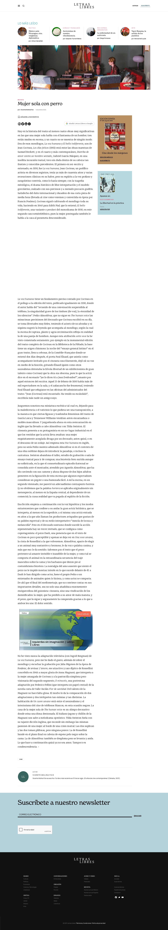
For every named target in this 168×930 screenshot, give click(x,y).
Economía (26, 884)
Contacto (117, 893)
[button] (19, 6)
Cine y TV (26, 898)
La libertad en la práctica (112, 203)
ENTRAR (135, 5)
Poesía (56, 887)
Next (129, 140)
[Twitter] (22, 123)
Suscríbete (105, 160)
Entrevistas (57, 879)
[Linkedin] (26, 123)
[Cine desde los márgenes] (115, 137)
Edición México (106, 157)
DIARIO (26, 876)
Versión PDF (105, 209)
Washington (102, 30)
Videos (86, 879)
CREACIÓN (57, 884)
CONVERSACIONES (60, 876)
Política (32, 28)
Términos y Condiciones (83, 923)
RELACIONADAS (49, 789)
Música (25, 904)
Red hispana (102, 28)
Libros (25, 901)
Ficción (56, 890)
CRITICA (26, 895)
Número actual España (91, 893)
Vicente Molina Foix (43, 775)
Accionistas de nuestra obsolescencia (69, 33)
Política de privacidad (98, 923)
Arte (133, 28)
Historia (56, 898)
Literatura (26, 890)
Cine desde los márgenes (115, 153)
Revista (21, 100)
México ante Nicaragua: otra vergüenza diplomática (35, 34)
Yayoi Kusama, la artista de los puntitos (139, 33)
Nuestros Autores (119, 890)
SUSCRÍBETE (145, 5)
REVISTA (87, 887)
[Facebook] (19, 123)
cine (20, 759)
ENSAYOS (57, 895)
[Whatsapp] (29, 123)
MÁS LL (117, 876)
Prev (101, 140)
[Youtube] (122, 897)
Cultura (25, 879)
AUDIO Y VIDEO (89, 876)
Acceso (116, 879)
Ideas (55, 901)
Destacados (88, 895)
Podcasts (87, 882)
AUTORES (115, 789)
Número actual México (91, 890)
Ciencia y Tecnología (71, 28)
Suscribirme (118, 882)
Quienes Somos (119, 887)
